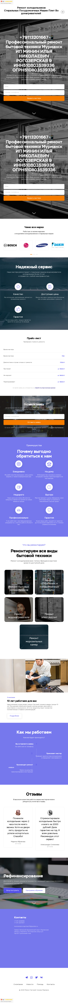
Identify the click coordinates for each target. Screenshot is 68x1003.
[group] (10, 245)
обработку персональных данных (36, 427)
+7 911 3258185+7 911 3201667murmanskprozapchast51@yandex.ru (26, 923)
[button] (31, 254)
